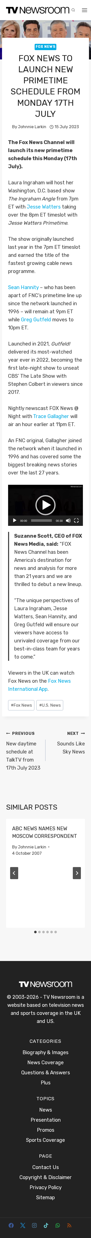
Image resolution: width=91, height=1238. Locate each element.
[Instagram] (34, 1225)
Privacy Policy (46, 1187)
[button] (45, 505)
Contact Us (45, 1167)
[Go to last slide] (14, 873)
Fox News (46, 47)
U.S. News (50, 705)
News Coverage (45, 1062)
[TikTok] (46, 1225)
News (45, 1110)
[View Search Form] (73, 10)
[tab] (35, 932)
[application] (45, 505)
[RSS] (69, 1225)
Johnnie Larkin (32, 126)
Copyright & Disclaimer (45, 1177)
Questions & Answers (45, 1073)
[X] (23, 1225)
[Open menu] (84, 10)
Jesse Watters (44, 207)
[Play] (14, 520)
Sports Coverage (45, 1140)
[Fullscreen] (76, 520)
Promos (45, 1130)
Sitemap (45, 1197)
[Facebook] (11, 1225)
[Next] (77, 873)
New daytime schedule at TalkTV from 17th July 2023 (23, 751)
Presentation (46, 1120)
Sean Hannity (23, 287)
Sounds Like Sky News (71, 743)
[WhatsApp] (58, 1225)
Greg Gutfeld (36, 320)
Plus (46, 1083)
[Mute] (68, 520)
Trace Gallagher (51, 416)
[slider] (41, 520)
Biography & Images (45, 1052)
